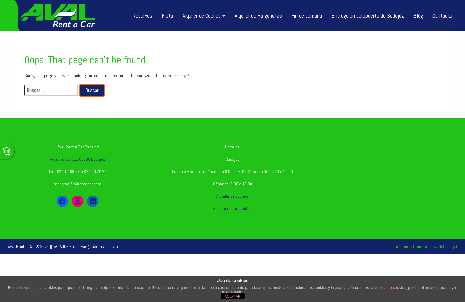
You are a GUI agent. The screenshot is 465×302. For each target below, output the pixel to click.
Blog (418, 15)
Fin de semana (306, 15)
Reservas (142, 15)
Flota (167, 15)
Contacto (442, 15)
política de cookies (390, 288)
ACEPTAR (232, 296)
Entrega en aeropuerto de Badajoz (368, 15)
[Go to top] (455, 275)
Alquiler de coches (232, 196)
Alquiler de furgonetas (232, 208)
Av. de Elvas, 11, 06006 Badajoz (77, 159)
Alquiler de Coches (202, 15)
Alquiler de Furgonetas (258, 15)
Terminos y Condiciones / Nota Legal (425, 246)
